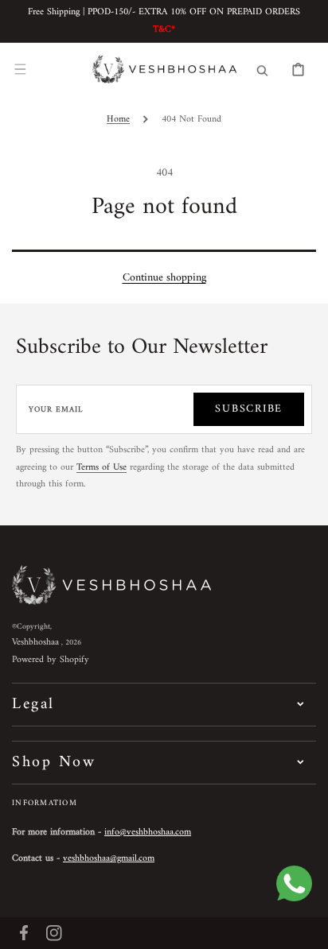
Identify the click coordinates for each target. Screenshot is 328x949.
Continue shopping (164, 278)
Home (118, 119)
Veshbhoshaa (35, 642)
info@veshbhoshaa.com (147, 832)
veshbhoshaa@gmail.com (108, 858)
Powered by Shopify (50, 660)
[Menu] (19, 69)
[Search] (262, 69)
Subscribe (249, 409)
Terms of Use (101, 467)
